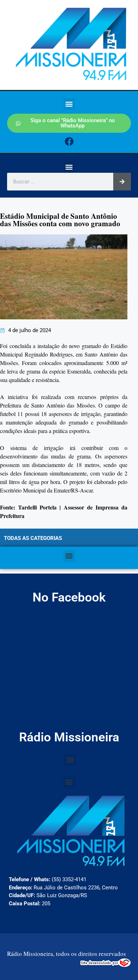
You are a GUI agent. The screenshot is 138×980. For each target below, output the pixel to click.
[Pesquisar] (122, 181)
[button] (69, 104)
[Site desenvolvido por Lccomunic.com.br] (105, 964)
